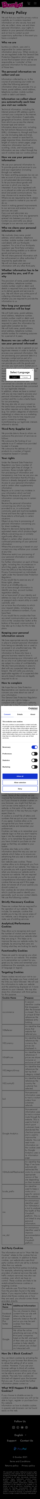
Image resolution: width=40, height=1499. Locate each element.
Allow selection (20, 782)
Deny (20, 789)
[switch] (34, 753)
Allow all (20, 776)
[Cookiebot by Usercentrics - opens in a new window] (28, 708)
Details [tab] (20, 714)
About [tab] (32, 714)
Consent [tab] (7, 714)
